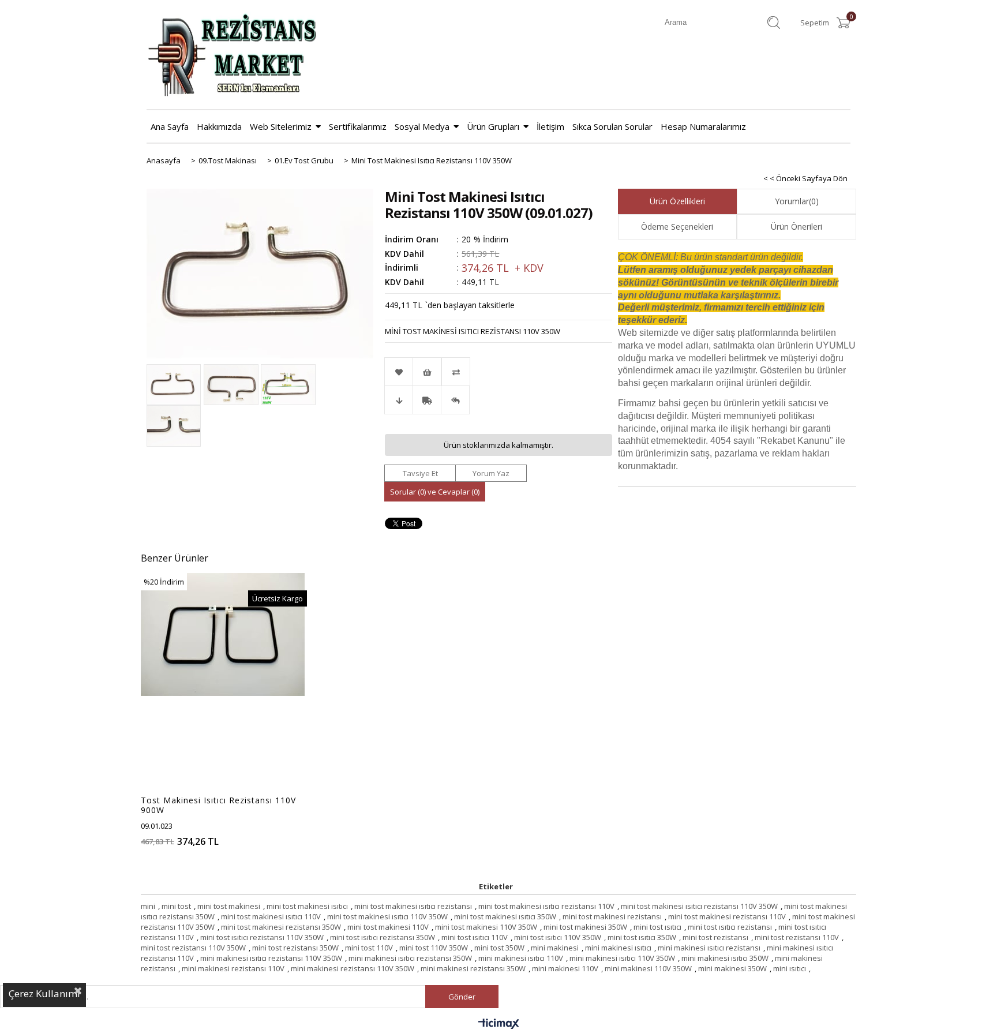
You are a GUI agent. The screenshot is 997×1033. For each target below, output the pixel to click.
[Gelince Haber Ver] (455, 399)
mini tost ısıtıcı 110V (474, 937)
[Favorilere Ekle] (398, 371)
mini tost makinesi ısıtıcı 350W (505, 916)
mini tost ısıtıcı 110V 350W (557, 937)
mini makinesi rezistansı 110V (233, 968)
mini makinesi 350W (732, 968)
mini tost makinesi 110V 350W (486, 927)
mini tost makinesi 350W (585, 927)
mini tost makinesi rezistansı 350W (281, 927)
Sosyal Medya (422, 126)
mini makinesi (555, 947)
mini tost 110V (369, 947)
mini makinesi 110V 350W (648, 968)
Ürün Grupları (493, 126)
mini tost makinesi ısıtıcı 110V (271, 916)
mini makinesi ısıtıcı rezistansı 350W (410, 958)
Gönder (461, 996)
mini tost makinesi (228, 906)
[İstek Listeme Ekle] (427, 371)
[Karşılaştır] (498, 371)
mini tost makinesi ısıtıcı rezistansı (413, 906)
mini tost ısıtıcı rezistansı (730, 927)
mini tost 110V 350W (433, 947)
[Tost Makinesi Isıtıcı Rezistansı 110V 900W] (223, 634)
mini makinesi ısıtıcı (618, 947)
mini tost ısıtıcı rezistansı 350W (382, 937)
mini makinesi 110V (565, 968)
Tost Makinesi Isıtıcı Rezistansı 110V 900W (218, 805)
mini (148, 906)
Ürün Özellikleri (677, 201)
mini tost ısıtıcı (657, 927)
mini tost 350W (499, 947)
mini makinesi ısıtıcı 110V (520, 958)
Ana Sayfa (170, 126)
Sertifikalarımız (358, 126)
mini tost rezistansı (715, 937)
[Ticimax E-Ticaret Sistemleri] (498, 1024)
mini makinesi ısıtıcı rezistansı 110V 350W (271, 958)
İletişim (550, 126)
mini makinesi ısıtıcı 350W (725, 958)
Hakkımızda (219, 126)
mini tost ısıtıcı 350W (642, 937)
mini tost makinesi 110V (388, 927)
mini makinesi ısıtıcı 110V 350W (622, 958)
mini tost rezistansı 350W (295, 947)
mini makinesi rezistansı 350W (473, 968)
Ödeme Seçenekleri (677, 226)
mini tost (176, 906)
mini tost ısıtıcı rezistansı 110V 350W (262, 937)
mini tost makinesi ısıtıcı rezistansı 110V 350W (699, 906)
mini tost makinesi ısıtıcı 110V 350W (387, 916)
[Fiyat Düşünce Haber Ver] (398, 399)
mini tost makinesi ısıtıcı (307, 906)
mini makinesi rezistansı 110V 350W (352, 968)
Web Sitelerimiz (281, 126)
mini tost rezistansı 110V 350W (193, 947)
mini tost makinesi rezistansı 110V (727, 916)
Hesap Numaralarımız (703, 126)
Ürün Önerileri (796, 226)
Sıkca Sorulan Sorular (612, 126)
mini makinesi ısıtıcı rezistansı (709, 947)
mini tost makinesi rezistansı (612, 916)
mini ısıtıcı (789, 968)
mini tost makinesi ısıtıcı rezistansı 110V (546, 906)
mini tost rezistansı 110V (797, 937)
